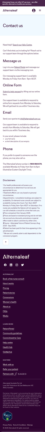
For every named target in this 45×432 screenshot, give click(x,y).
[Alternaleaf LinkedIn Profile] (11, 265)
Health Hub (7, 347)
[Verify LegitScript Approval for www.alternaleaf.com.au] (7, 416)
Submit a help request (12, 91)
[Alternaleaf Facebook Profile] (5, 265)
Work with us (8, 364)
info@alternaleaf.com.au (30, 119)
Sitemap (30, 425)
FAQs (5, 311)
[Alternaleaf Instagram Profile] (16, 265)
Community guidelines (12, 333)
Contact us (7, 352)
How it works (8, 283)
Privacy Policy (7, 425)
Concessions (8, 297)
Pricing (6, 288)
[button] (39, 10)
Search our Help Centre (22, 45)
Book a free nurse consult (13, 279)
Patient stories (9, 293)
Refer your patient (10, 369)
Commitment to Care (12, 338)
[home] (10, 10)
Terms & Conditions (19, 425)
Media (5, 316)
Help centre (8, 342)
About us (6, 306)
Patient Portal (19, 67)
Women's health (9, 302)
